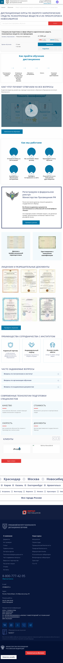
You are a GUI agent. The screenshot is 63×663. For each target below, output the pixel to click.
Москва (33, 479)
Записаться (49, 44)
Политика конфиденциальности (13, 554)
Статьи (5, 545)
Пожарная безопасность (39, 548)
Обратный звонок (7, 579)
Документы (6, 539)
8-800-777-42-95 (45, 2)
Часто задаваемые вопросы (11, 557)
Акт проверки (7, 542)
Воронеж (29, 491)
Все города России (31, 497)
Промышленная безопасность (41, 545)
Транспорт (35, 560)
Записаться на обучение (12, 132)
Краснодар (12, 479)
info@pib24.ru (6, 587)
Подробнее (45, 48)
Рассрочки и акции (9, 563)
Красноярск (51, 491)
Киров (7, 485)
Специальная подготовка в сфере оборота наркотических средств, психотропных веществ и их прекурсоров (26, 33)
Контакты (6, 570)
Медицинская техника (39, 551)
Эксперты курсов (8, 551)
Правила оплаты (8, 548)
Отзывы (5, 567)
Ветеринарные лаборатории (41, 557)
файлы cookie (13, 637)
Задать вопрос (11, 461)
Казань (19, 485)
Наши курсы (37, 536)
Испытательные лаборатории (41, 554)
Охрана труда (36, 542)
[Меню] (2, 2)
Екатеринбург (35, 485)
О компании (7, 536)
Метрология (36, 539)
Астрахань (6, 491)
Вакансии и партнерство (10, 560)
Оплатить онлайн (8, 657)
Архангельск (54, 485)
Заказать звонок (47, 3)
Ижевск (40, 491)
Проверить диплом (31, 222)
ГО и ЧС (34, 563)
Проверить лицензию (11, 328)
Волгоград (18, 491)
